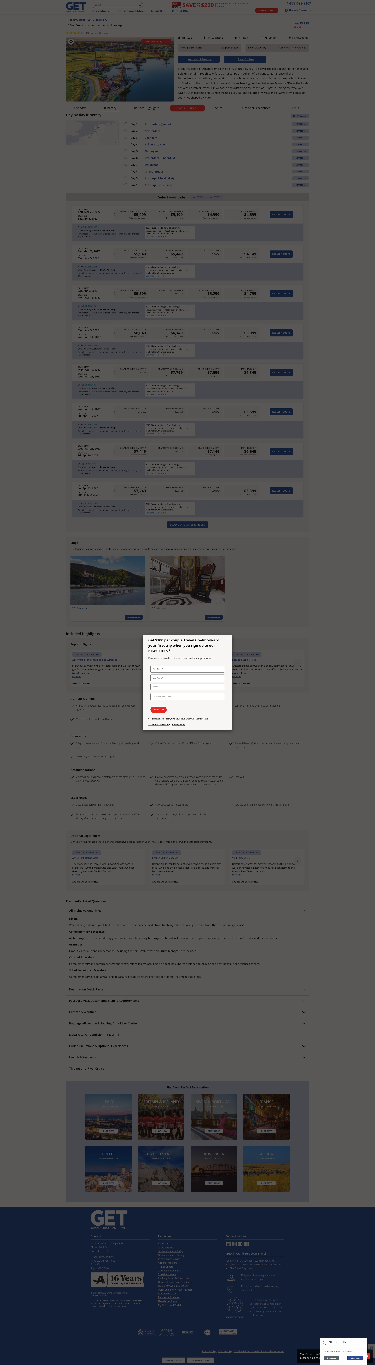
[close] (228, 638)
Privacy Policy (178, 724)
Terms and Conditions (158, 724)
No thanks (331, 1358)
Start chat (355, 1358)
